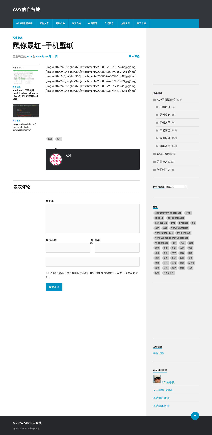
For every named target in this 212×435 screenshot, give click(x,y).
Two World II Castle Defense (171, 238)
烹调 (157, 263)
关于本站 (141, 23)
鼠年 (59, 139)
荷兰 (166, 268)
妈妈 (157, 253)
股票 (157, 268)
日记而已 (109, 23)
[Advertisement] (173, 56)
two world (183, 233)
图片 (50, 139)
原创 (191, 243)
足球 (190, 268)
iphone (159, 218)
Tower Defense (179, 228)
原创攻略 (165, 114)
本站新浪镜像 (161, 397)
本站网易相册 (161, 405)
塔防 (166, 248)
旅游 (157, 258)
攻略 (190, 253)
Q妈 (165, 228)
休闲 (174, 243)
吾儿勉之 (162, 161)
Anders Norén (24, 428)
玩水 (174, 263)
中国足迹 (93, 23)
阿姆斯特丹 (169, 273)
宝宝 (174, 253)
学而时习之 (163, 169)
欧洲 (182, 258)
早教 (166, 258)
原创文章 (44, 23)
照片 (166, 263)
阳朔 (157, 273)
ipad (188, 213)
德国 (182, 253)
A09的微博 (168, 382)
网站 (91, 241)
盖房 (182, 263)
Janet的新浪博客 (163, 390)
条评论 (50, 201)
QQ (193, 223)
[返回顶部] (195, 416)
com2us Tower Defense (168, 213)
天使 (182, 248)
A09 (29, 56)
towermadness (164, 233)
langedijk (161, 223)
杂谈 (174, 258)
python (183, 223)
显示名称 (51, 240)
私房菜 (191, 263)
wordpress (161, 243)
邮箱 (97, 240)
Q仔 (157, 228)
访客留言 (125, 23)
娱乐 (166, 253)
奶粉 (190, 248)
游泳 (190, 258)
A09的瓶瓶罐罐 (24, 23)
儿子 (183, 243)
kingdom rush (176, 218)
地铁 (157, 248)
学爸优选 (158, 353)
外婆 (174, 248)
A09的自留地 (26, 9)
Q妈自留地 (163, 153)
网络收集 (60, 23)
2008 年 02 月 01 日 (46, 56)
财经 (182, 268)
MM (173, 223)
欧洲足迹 (76, 23)
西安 (174, 268)
